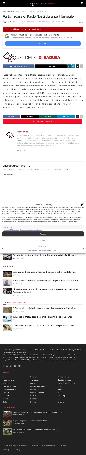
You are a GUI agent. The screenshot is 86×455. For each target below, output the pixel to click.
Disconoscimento (48, 445)
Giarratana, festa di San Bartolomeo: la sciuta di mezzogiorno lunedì (37, 412)
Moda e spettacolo (37, 386)
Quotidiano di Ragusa (15, 450)
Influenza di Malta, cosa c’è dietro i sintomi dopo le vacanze (42, 317)
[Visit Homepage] (43, 3)
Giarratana (34, 380)
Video (60, 399)
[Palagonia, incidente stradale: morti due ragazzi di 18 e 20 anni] (7, 257)
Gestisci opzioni (43, 246)
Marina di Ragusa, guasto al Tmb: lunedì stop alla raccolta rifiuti (36, 429)
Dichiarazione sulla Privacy (48, 250)
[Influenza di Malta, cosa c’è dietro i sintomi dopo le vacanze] (7, 319)
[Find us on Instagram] (11, 366)
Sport (60, 393)
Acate (5, 377)
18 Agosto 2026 (19, 328)
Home (5, 11)
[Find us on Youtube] (19, 366)
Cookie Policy (33, 250)
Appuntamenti (8, 380)
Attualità (11, 11)
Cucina (5, 399)
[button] (83, 205)
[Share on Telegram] (73, 66)
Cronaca (6, 396)
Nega (43, 240)
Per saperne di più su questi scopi (31, 230)
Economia (34, 377)
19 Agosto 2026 (19, 275)
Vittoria (61, 402)
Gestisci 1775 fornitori (11, 230)
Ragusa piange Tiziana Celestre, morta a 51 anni (30, 421)
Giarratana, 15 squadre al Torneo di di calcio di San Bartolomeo (44, 272)
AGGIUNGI (43, 43)
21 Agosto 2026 (19, 258)
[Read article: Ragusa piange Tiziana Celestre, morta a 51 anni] (7, 423)
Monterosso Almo (37, 393)
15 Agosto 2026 (19, 283)
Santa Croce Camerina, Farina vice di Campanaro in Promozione (45, 280)
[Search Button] (82, 3)
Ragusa (33, 402)
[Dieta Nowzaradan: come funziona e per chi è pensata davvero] (7, 327)
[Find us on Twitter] (7, 366)
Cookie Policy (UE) (9, 445)
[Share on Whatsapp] (69, 66)
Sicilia (60, 389)
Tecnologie (62, 396)
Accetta (43, 234)
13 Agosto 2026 (19, 295)
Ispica (32, 383)
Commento (8, 174)
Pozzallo (33, 399)
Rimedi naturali (64, 377)
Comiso (6, 393)
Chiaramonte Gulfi (10, 389)
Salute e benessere (65, 380)
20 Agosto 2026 (19, 320)
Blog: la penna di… (10, 386)
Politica (33, 396)
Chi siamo (62, 445)
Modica (33, 389)
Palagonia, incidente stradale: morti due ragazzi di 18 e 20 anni (44, 255)
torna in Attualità (42, 121)
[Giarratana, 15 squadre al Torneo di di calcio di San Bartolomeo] (7, 274)
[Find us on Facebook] (3, 366)
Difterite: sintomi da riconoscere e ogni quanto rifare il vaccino (44, 308)
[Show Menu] (4, 3)
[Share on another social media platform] (81, 66)
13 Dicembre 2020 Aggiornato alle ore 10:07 (38, 22)
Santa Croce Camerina (66, 383)
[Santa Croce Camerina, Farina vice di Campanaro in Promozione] (7, 282)
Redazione (13, 22)
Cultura (5, 402)
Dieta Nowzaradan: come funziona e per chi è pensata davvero (44, 325)
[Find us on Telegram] (15, 366)
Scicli (60, 386)
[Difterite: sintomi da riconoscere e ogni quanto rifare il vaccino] (7, 310)
